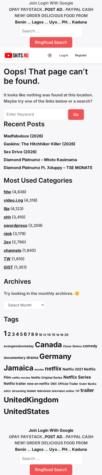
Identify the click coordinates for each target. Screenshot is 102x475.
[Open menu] (93, 55)
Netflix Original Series (46, 377)
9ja (6, 208)
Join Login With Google (51, 2)
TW (7, 258)
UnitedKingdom (31, 399)
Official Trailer (68, 384)
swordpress (15, 225)
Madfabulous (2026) (23, 135)
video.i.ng (13, 200)
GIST (8, 267)
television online (63, 391)
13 (44, 335)
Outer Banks (87, 384)
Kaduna (79, 22)
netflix (53, 368)
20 (66, 335)
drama (32, 357)
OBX (54, 384)
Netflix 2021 (73, 369)
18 (57, 335)
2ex (7, 241)
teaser (31, 391)
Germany (55, 356)
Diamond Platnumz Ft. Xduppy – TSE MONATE (48, 167)
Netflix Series (77, 377)
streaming (19, 391)
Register (81, 55)
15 (53, 335)
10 (40, 335)
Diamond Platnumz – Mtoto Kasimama (40, 159)
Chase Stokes (72, 346)
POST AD (53, 9)
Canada (48, 344)
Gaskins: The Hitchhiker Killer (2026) (39, 143)
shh (7, 217)
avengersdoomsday (19, 346)
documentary (15, 358)
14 (49, 335)
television (44, 391)
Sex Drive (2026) (20, 151)
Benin (20, 22)
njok (8, 233)
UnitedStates (26, 411)
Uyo (53, 22)
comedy (90, 346)
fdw (7, 191)
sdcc (7, 391)
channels (12, 250)
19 (61, 335)
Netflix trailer (15, 383)
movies (39, 369)
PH (64, 22)
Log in (63, 55)
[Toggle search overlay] (41, 55)
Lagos (38, 22)
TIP (77, 391)
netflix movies (21, 377)
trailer (87, 390)
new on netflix (38, 384)
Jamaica (18, 368)
